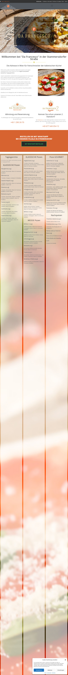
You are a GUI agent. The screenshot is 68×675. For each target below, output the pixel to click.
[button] (65, 660)
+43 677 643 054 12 (50, 126)
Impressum (53, 672)
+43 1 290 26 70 (5, 1)
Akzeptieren (39, 670)
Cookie (45, 672)
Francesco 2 (40, 120)
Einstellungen (61, 670)
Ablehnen (50, 670)
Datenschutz (49, 672)
